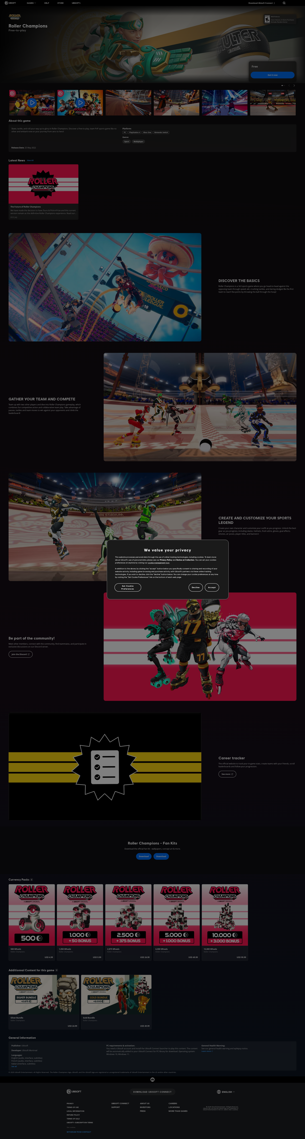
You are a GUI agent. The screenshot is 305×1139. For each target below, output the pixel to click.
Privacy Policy (166, 560)
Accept (212, 587)
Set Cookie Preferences (127, 587)
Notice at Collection (185, 560)
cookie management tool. (159, 563)
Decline (196, 587)
